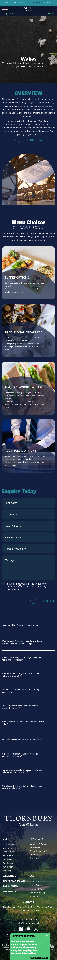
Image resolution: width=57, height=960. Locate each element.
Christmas (34, 858)
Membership (8, 844)
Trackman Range (14, 881)
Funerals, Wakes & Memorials (38, 853)
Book (11, 14)
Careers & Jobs (37, 889)
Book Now (29, 3)
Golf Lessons (9, 863)
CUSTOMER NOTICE (39, 881)
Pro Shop (7, 870)
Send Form (48, 601)
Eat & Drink (10, 886)
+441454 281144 (28, 919)
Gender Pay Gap (37, 892)
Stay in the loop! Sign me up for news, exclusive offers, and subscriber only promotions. (27, 586)
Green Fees (8, 855)
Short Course (9, 851)
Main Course (9, 847)
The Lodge (9, 891)
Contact (51, 14)
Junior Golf (8, 866)
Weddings (9, 876)
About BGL (35, 885)
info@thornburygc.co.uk (28, 923)
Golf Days (7, 859)
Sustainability (36, 896)
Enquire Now (34, 140)
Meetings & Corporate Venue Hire (40, 846)
